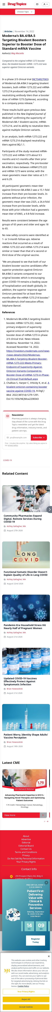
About (26, 836)
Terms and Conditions (26, 852)
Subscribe (37, 437)
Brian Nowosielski (15, 688)
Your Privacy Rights (26, 861)
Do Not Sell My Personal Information (26, 858)
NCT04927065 (40, 79)
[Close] (49, 956)
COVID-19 (7, 460)
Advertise (26, 839)
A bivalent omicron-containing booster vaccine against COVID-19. (27, 386)
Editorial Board (26, 845)
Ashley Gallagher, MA (16, 526)
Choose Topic (23, 11)
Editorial (26, 842)
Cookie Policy (23, 986)
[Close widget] (46, 882)
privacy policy (13, 445)
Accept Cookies (26, 1007)
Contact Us (26, 848)
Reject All (26, 999)
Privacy (26, 855)
